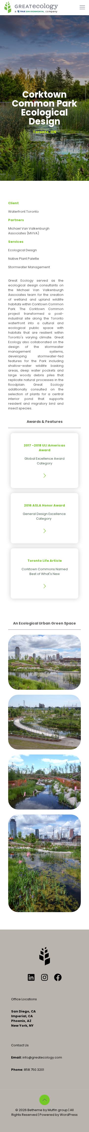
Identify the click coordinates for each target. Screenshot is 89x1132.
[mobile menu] (82, 7)
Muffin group (58, 1110)
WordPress (69, 1114)
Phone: (17, 1069)
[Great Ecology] (31, 7)
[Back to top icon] (44, 1100)
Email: (16, 1057)
